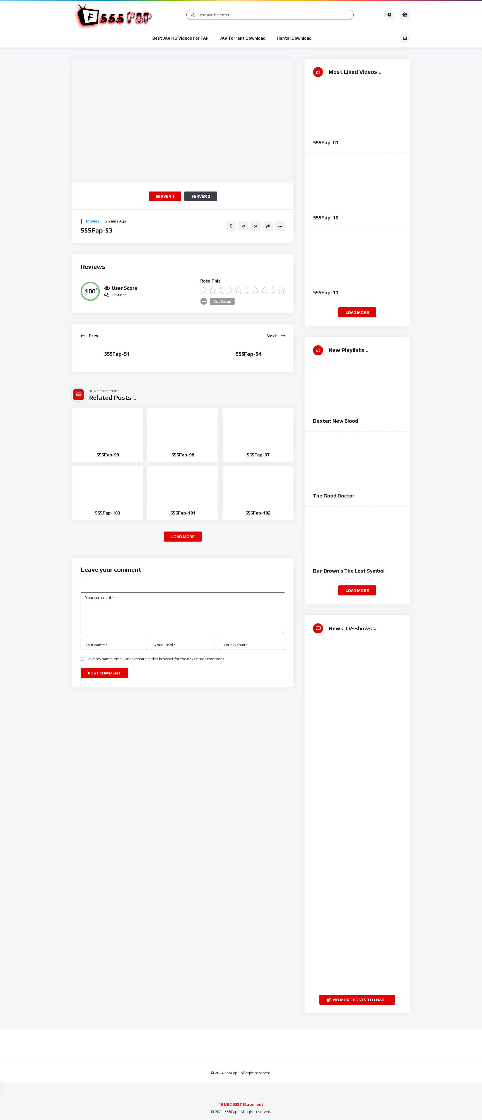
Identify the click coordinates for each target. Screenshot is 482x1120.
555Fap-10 (325, 218)
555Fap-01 (325, 142)
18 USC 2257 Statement (241, 1104)
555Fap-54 (248, 354)
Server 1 (165, 196)
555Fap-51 (116, 354)
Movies (93, 221)
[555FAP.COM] (114, 15)
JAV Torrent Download (243, 38)
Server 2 (200, 196)
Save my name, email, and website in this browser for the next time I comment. (155, 659)
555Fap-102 (258, 513)
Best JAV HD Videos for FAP (180, 38)
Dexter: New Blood (335, 421)
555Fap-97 (258, 455)
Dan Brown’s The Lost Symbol (349, 571)
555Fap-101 (183, 513)
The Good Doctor (333, 496)
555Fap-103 (107, 513)
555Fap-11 (325, 292)
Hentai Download (294, 38)
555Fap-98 (183, 455)
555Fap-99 (108, 455)
